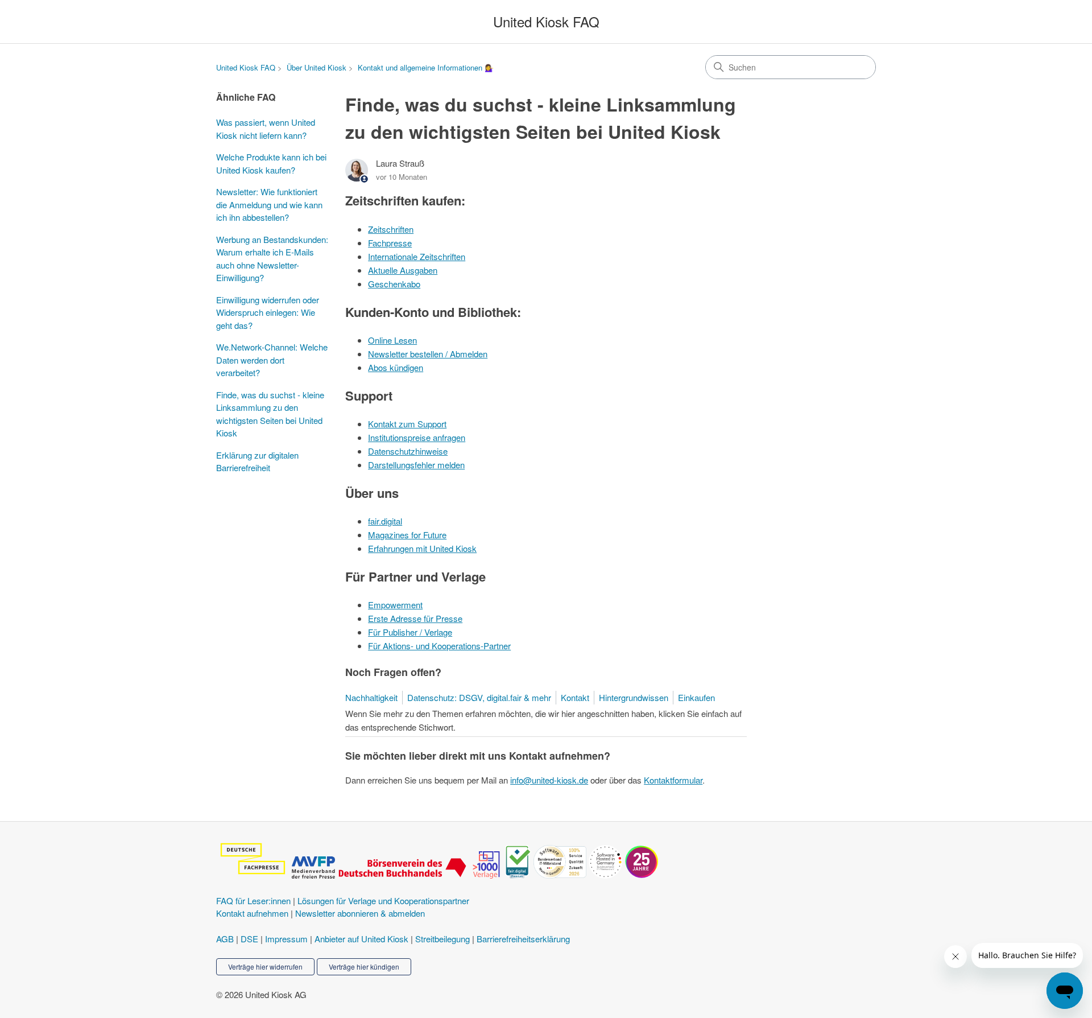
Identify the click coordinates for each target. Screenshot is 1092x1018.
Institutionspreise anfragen (416, 437)
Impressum (286, 939)
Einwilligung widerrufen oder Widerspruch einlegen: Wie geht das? (267, 312)
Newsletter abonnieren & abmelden (360, 913)
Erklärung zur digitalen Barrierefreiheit (257, 461)
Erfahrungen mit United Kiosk (422, 548)
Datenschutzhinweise (408, 451)
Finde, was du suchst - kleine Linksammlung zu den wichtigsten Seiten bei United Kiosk (270, 414)
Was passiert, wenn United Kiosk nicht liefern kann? (265, 128)
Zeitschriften (390, 229)
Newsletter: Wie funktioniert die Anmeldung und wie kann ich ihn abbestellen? (269, 204)
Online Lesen (392, 340)
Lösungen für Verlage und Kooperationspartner (383, 900)
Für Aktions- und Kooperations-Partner (439, 646)
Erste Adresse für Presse (415, 618)
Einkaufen (696, 697)
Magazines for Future (407, 535)
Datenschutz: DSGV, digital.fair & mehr (479, 697)
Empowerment (395, 605)
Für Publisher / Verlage (410, 632)
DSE (249, 939)
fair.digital (385, 521)
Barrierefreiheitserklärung (523, 939)
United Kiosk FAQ (245, 67)
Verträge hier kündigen (364, 966)
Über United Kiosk (316, 67)
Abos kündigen (395, 367)
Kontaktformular (673, 780)
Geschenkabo (394, 284)
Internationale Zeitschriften (416, 256)
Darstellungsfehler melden (416, 465)
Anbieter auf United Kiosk (361, 939)
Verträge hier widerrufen (265, 966)
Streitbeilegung (442, 939)
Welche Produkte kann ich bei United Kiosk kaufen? (271, 163)
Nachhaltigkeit (371, 697)
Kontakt (575, 697)
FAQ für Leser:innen (253, 900)
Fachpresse (390, 243)
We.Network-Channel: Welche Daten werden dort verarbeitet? (272, 359)
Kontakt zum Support (407, 424)
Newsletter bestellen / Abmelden (427, 354)
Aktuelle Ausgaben (402, 270)
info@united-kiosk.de (549, 780)
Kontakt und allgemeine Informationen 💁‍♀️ (426, 67)
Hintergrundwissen (633, 697)
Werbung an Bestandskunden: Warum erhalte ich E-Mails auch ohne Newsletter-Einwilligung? (272, 258)
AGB (225, 939)
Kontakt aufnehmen (252, 913)
